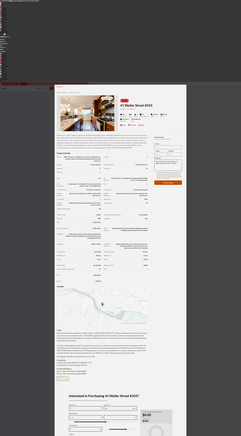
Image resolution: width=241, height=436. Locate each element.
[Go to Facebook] (0, 2)
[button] (102, 304)
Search (2, 39)
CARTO (145, 323)
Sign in (7, 32)
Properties (3, 43)
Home (58, 92)
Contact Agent (168, 183)
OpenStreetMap (132, 323)
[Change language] (1, 6)
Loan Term (107, 405)
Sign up (2, 32)
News (1, 49)
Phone (158, 151)
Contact (2, 51)
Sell (1, 45)
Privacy (167, 178)
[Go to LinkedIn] (0, 4)
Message (158, 158)
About (2, 41)
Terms (162, 178)
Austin (64, 92)
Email (172, 151)
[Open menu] (0, 81)
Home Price (72, 405)
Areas (2, 47)
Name (158, 143)
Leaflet (124, 323)
